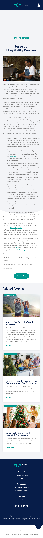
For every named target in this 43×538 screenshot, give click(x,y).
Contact (21, 496)
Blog (21, 478)
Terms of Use (18, 531)
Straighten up (9, 268)
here (17, 247)
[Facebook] (19, 506)
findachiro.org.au (21, 250)
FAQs (21, 500)
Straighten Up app (16, 156)
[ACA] (21, 5)
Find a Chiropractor (21, 475)
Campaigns (21, 484)
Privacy (27, 531)
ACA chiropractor (16, 228)
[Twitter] (16, 506)
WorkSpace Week (21, 491)
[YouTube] (21, 506)
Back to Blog (21, 276)
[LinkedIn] (24, 506)
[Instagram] (27, 506)
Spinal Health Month (21, 487)
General (21, 472)
